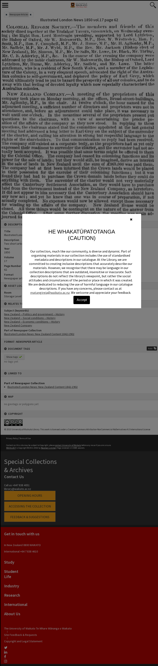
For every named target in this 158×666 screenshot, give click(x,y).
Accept (82, 300)
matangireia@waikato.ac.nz (50, 292)
